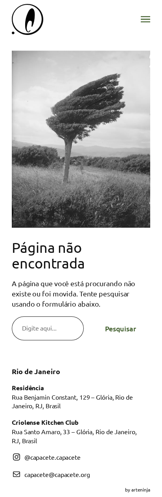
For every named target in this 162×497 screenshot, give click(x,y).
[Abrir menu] (145, 19)
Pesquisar (120, 328)
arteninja (140, 489)
